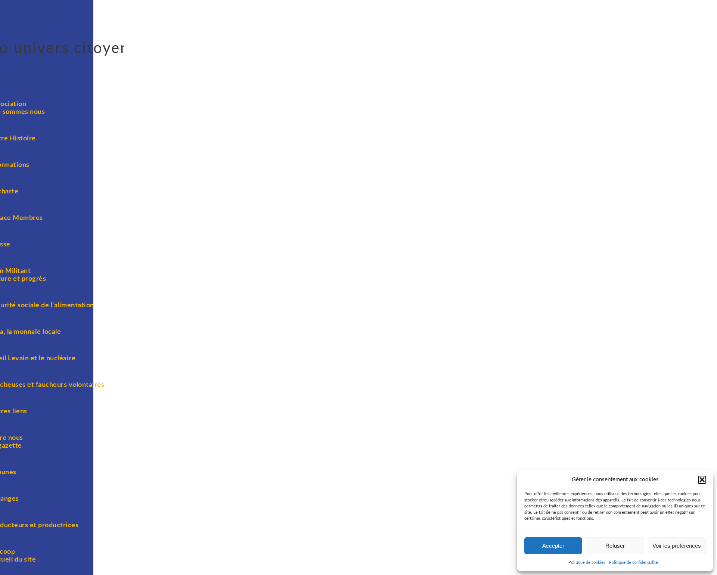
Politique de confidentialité (633, 562)
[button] (702, 480)
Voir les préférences (676, 546)
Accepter (553, 546)
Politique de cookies (586, 562)
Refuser (615, 546)
